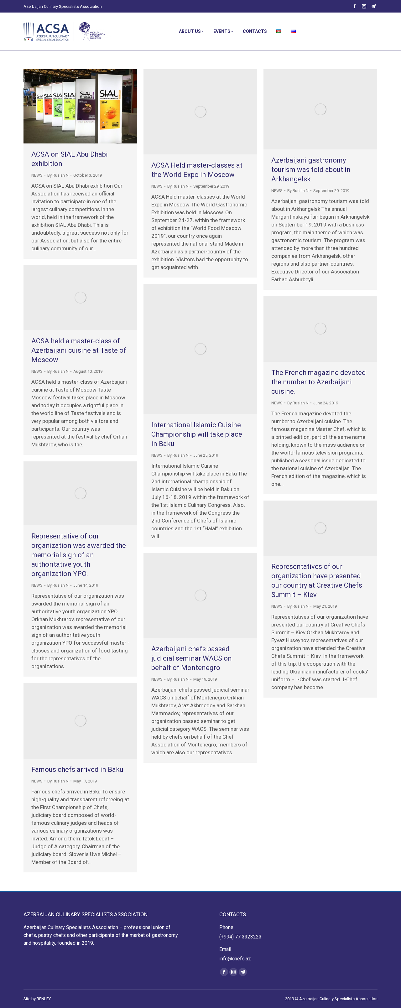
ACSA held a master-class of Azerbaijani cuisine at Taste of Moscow (78, 350)
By (58, 175)
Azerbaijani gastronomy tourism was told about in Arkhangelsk (311, 169)
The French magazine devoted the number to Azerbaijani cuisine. (318, 382)
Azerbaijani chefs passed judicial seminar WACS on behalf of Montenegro (191, 658)
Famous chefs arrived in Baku (77, 769)
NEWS (37, 175)
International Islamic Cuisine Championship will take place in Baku (196, 434)
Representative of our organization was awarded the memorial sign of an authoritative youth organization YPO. (78, 555)
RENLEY (44, 998)
